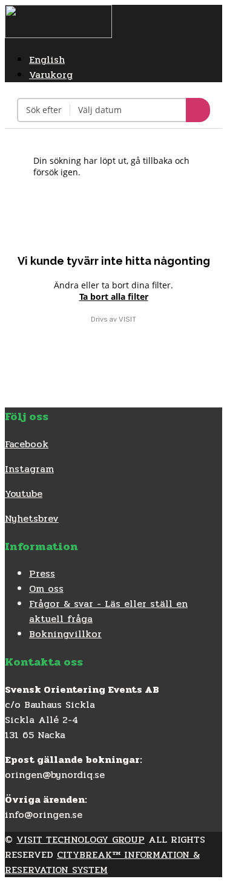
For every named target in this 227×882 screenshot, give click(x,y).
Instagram (29, 468)
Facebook (26, 444)
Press (42, 573)
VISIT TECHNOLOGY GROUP (80, 839)
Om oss (46, 588)
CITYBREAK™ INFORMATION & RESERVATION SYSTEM (102, 862)
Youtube (23, 493)
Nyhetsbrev (32, 518)
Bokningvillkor (65, 633)
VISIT (127, 319)
